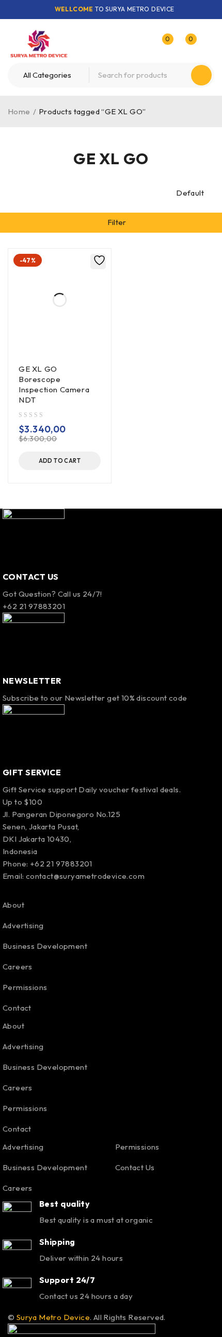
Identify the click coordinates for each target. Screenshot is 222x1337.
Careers (18, 966)
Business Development (45, 946)
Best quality (64, 1204)
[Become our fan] (6, 888)
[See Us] (51, 888)
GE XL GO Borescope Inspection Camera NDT (54, 384)
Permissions (25, 987)
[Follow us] (28, 888)
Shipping (57, 1242)
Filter (116, 222)
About (13, 905)
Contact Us (135, 1167)
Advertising (23, 925)
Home (19, 111)
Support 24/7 (67, 1280)
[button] (60, 461)
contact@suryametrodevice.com (85, 876)
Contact (17, 1008)
